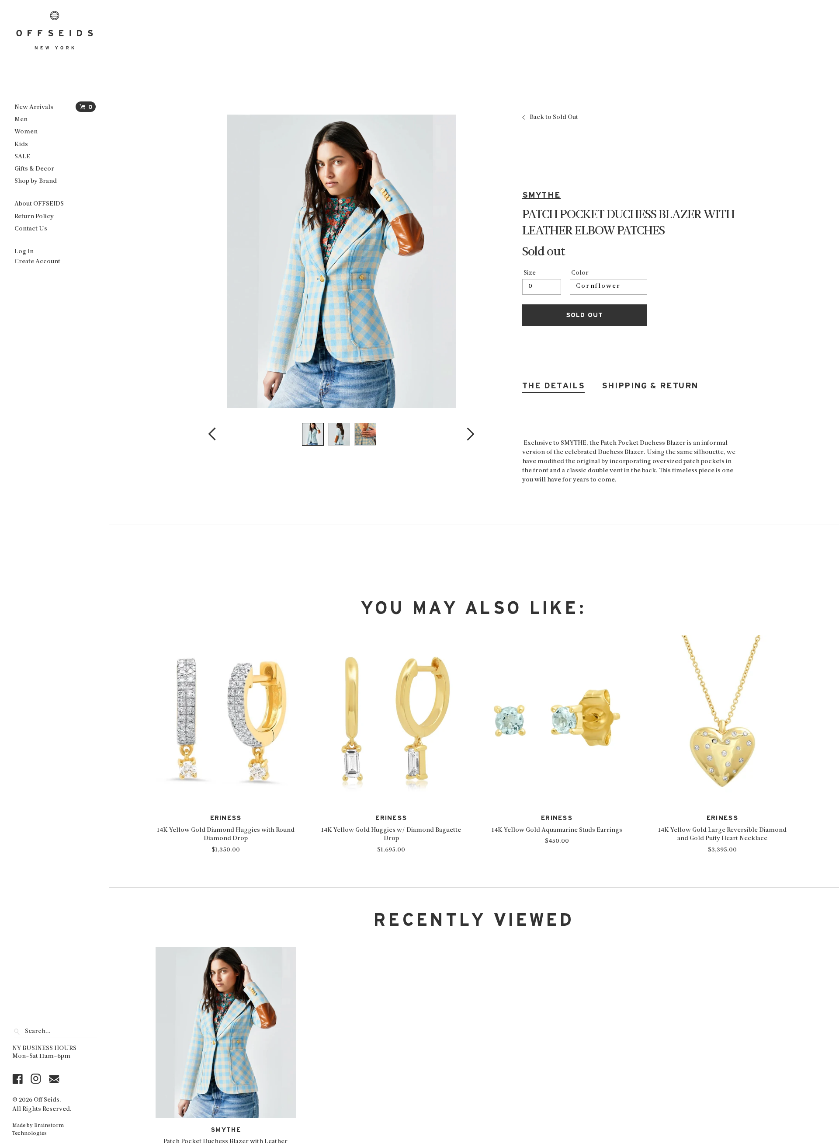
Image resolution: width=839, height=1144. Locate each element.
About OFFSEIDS (39, 204)
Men (21, 119)
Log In (24, 251)
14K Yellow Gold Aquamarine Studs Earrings (557, 830)
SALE (22, 156)
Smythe (541, 195)
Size (530, 273)
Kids (21, 144)
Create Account (37, 261)
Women (26, 132)
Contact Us (30, 229)
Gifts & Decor (34, 169)
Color (580, 273)
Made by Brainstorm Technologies (38, 1129)
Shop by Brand (35, 181)
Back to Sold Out (554, 118)
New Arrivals (33, 107)
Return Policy (34, 216)
